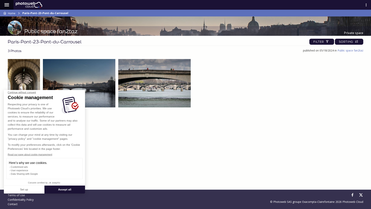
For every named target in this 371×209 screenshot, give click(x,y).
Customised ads (19, 167)
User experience (19, 170)
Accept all (64, 189)
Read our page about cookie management (30, 154)
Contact (13, 204)
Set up (24, 189)
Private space (353, 33)
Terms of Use (16, 195)
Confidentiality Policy (21, 199)
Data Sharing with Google (24, 174)
